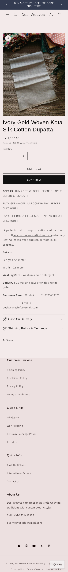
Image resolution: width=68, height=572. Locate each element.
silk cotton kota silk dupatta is (32, 235)
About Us (12, 442)
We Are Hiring (15, 425)
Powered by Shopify (36, 563)
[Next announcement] (61, 5)
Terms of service (35, 569)
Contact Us (13, 481)
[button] (7, 15)
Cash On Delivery (17, 465)
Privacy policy (17, 569)
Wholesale (13, 417)
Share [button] (9, 340)
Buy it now (34, 180)
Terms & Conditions (18, 394)
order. (6, 287)
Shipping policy (53, 569)
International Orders (19, 473)
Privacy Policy (15, 386)
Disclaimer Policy (17, 378)
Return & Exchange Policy (22, 434)
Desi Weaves (20, 563)
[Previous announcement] (6, 5)
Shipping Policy (16, 369)
